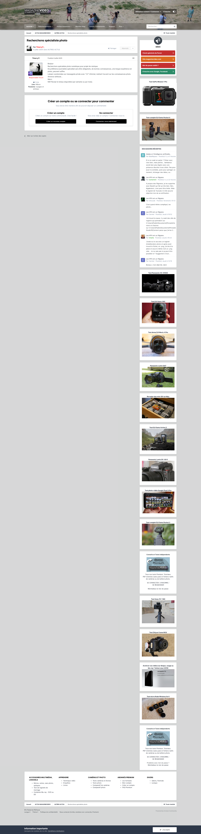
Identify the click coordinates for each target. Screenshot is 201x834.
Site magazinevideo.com (151, 59)
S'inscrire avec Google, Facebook (155, 71)
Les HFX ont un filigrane (155, 177)
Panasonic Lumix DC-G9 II (158, 459)
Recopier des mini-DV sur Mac (158, 396)
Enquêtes (66, 783)
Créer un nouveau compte (55, 121)
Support (112, 26)
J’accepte (165, 830)
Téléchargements (45, 26)
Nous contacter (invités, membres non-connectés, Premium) (79, 812)
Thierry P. (36, 58)
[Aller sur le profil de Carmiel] (143, 213)
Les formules (127, 781)
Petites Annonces (63, 26)
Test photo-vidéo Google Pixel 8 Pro (158, 490)
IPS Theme (27, 810)
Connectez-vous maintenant (106, 121)
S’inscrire (166, 12)
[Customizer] (174, 11)
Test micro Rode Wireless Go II (158, 696)
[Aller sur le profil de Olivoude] (143, 199)
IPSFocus (37, 810)
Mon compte (126, 783)
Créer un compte (128, 785)
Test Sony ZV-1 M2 (158, 599)
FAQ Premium (127, 787)
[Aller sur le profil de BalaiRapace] (143, 155)
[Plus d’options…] (133, 58)
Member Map (80, 26)
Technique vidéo (69, 781)
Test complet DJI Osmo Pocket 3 (158, 522)
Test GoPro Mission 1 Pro (158, 82)
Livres (65, 785)
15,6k (37, 82)
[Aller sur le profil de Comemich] (143, 178)
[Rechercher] (175, 26)
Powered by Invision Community (166, 811)
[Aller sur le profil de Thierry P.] (29, 48)
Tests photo (97, 783)
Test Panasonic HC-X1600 (158, 273)
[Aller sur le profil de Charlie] (143, 237)
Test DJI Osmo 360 (158, 301)
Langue (27, 812)
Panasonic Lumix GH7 (158, 366)
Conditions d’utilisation (56, 831)
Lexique (154, 783)
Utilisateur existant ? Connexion (147, 12)
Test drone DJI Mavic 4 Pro (158, 332)
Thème (34, 812)
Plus (120, 26)
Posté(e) (55, 58)
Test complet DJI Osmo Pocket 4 (158, 117)
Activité (29, 26)
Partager (112, 48)
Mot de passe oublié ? (150, 65)
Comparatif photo (99, 787)
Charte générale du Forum (152, 53)
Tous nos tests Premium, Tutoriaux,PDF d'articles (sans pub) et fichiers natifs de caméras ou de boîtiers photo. (158, 576)
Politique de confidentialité (49, 812)
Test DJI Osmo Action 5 (158, 427)
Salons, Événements (97, 26)
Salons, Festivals (158, 781)
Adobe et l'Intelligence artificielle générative (158, 154)
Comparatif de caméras (101, 785)
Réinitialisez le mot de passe (158, 589)
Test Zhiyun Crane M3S (158, 632)
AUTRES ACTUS (54, 50)
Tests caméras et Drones (102, 781)
